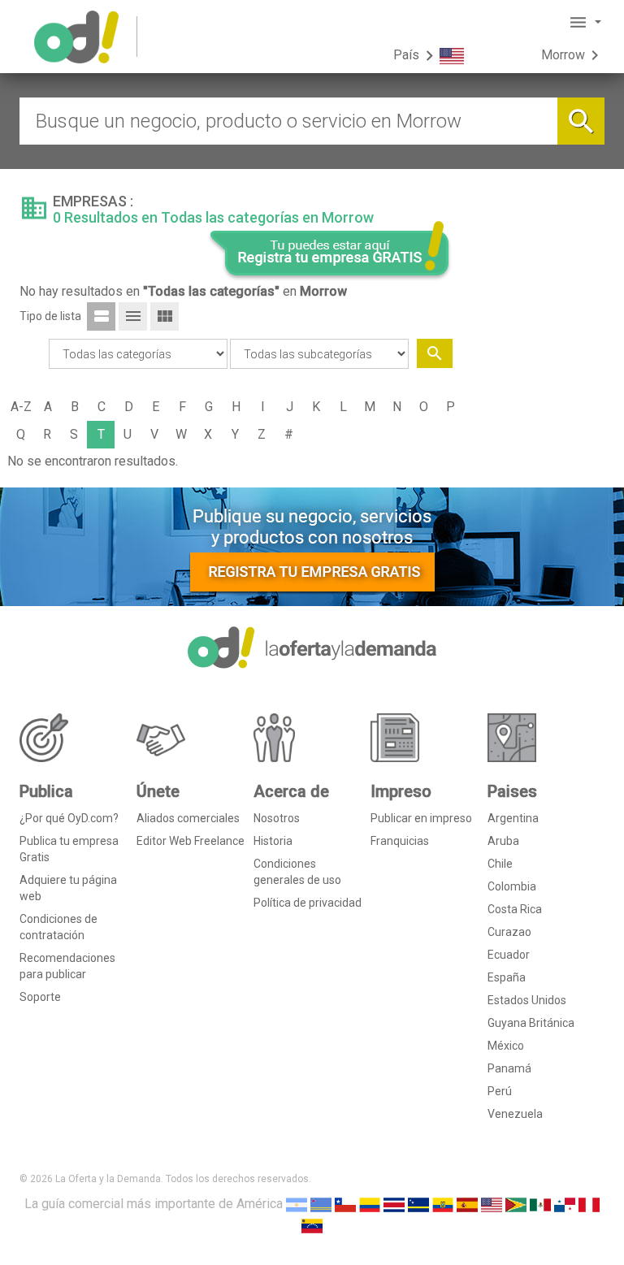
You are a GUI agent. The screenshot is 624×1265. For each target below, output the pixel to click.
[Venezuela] (312, 1225)
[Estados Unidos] (491, 1204)
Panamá (509, 1068)
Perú (500, 1091)
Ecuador (509, 954)
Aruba (503, 840)
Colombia (512, 886)
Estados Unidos (527, 1000)
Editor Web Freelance (190, 840)
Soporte (40, 996)
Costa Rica (515, 909)
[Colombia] (369, 1204)
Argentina (513, 818)
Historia (273, 840)
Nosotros (277, 818)
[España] (467, 1204)
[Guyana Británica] (515, 1204)
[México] (540, 1204)
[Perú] (589, 1204)
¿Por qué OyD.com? (69, 818)
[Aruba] (321, 1204)
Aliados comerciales (188, 818)
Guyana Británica (531, 1022)
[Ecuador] (442, 1204)
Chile (500, 863)
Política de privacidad (308, 902)
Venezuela (515, 1113)
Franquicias (399, 840)
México (506, 1045)
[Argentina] (296, 1204)
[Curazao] (418, 1204)
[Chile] (345, 1204)
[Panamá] (564, 1204)
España (507, 977)
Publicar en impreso (421, 818)
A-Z (21, 406)
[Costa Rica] (394, 1204)
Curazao (509, 931)
